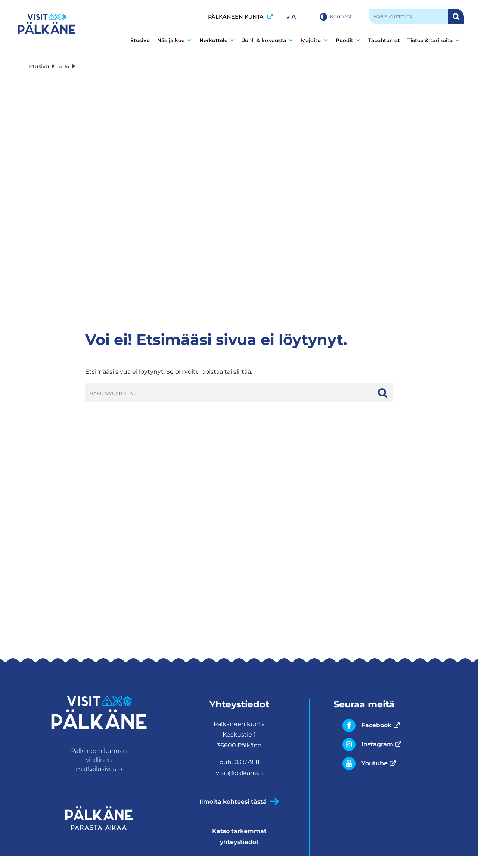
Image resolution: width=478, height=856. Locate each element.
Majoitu (311, 40)
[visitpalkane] (46, 24)
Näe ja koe (170, 40)
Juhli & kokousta (264, 40)
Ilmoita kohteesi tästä (233, 801)
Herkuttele (213, 40)
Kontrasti (342, 16)
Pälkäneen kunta (240, 16)
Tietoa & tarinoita (430, 40)
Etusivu (140, 40)
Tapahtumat (384, 40)
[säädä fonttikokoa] (292, 16)
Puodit (344, 40)
